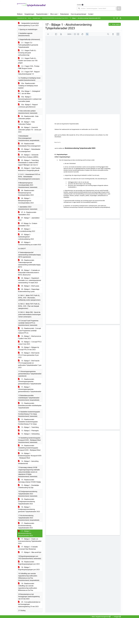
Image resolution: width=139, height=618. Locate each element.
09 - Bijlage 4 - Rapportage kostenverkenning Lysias (28, 290)
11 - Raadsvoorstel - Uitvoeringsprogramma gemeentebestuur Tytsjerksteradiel (29, 381)
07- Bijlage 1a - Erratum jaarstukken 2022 (27, 224)
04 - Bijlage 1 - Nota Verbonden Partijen (26, 123)
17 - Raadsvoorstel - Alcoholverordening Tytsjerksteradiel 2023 (26, 525)
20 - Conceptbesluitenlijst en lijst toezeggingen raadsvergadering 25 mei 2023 (29, 604)
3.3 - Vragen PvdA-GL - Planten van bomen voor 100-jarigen (28, 61)
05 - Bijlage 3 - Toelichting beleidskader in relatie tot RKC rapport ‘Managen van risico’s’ (28, 163)
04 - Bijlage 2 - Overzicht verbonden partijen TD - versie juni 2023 (29, 130)
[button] (118, 8)
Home (29, 18)
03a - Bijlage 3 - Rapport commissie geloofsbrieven (28, 106)
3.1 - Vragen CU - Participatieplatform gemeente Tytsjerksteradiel (28, 45)
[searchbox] (96, 8)
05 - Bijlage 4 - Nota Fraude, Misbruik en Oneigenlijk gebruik (29, 169)
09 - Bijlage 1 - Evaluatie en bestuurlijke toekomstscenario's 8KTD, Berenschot (29, 272)
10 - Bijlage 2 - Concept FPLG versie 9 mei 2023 (29, 343)
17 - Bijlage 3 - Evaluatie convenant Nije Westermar (28, 548)
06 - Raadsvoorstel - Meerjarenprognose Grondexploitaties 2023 (26, 193)
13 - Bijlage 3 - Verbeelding (30, 434)
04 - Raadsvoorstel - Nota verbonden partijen (28, 117)
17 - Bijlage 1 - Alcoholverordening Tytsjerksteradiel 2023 (25, 533)
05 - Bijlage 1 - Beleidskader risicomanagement (29, 150)
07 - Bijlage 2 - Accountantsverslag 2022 (26, 230)
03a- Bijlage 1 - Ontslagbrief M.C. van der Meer (29, 92)
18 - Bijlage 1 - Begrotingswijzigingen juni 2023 (29, 568)
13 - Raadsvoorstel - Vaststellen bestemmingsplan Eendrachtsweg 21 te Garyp (28, 422)
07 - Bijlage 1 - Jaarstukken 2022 (29, 219)
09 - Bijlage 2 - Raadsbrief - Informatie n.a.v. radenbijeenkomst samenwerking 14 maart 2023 (29, 280)
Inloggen (117, 616)
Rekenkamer (64, 14)
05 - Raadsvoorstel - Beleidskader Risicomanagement (29, 145)
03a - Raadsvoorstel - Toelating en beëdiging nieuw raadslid (28, 86)
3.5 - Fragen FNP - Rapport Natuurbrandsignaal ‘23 (29, 73)
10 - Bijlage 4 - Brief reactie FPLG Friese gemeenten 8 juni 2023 (28, 355)
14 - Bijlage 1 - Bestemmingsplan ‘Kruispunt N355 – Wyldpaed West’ (29, 456)
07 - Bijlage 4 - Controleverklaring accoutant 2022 (29, 243)
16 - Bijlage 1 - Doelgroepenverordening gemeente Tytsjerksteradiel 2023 (29, 509)
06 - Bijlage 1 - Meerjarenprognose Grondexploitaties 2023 (26, 201)
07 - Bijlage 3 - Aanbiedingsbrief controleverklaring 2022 (26, 237)
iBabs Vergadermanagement (100, 616)
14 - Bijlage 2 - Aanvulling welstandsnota (28, 462)
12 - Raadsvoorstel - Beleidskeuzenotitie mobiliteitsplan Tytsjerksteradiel (29, 405)
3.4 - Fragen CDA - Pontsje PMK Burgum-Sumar (28, 67)
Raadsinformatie (41, 14)
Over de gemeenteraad (78, 14)
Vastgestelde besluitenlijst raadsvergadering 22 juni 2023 (28, 24)
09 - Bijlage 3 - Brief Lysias (30, 286)
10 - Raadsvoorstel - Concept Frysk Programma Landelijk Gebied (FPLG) (29, 331)
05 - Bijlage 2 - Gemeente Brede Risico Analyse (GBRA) (28, 156)
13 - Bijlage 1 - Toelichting (30, 427)
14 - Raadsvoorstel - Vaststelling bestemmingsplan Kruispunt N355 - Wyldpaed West (29, 448)
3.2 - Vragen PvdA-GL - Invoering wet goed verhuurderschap (27, 53)
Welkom (20, 14)
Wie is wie (53, 14)
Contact (90, 14)
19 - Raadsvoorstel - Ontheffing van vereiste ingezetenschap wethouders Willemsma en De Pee (27, 587)
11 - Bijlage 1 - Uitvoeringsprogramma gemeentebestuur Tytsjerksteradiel (29, 389)
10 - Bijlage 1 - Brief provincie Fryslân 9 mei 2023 (29, 337)
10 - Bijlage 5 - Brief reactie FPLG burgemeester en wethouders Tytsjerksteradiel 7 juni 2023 (29, 364)
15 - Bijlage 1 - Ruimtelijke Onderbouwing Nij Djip (28, 486)
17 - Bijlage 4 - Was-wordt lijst (31, 552)
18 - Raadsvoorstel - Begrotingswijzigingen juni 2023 (29, 563)
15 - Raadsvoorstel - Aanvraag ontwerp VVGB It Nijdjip (29, 481)
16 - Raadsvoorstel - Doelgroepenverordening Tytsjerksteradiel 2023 (26, 501)
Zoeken (79, 4)
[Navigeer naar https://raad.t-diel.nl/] (31, 7)
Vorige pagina (115, 24)
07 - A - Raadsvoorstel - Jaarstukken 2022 (27, 213)
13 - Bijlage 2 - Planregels (30, 430)
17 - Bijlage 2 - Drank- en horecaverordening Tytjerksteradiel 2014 (29, 541)
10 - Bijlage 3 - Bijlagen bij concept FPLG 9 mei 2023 (28, 348)
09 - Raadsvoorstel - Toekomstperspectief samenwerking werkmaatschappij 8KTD (29, 263)
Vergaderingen (29, 14)
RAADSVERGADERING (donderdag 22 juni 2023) (55, 18)
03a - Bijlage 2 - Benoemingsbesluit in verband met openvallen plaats (29, 99)
